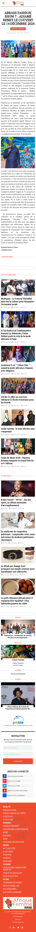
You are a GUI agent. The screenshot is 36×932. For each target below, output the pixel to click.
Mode (6, 879)
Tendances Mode (12, 882)
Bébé (5, 832)
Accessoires (9, 889)
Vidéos (6, 858)
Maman (7, 823)
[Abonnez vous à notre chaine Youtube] (22, 927)
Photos (7, 855)
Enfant (7, 835)
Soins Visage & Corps (14, 813)
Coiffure (8, 819)
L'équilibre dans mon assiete (14, 868)
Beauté (6, 807)
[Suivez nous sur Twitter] (18, 927)
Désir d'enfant (11, 826)
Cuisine (7, 864)
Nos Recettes (10, 876)
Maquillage (9, 810)
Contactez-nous (18, 922)
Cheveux (8, 816)
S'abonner (18, 761)
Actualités (9, 848)
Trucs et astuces (12, 873)
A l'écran (8, 851)
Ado (5, 839)
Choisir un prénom (13, 842)
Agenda (7, 861)
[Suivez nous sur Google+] (14, 927)
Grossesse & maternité (15, 829)
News (6, 845)
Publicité (18, 919)
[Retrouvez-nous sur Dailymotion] (26, 928)
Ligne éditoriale (18, 916)
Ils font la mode (12, 892)
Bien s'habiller (11, 886)
